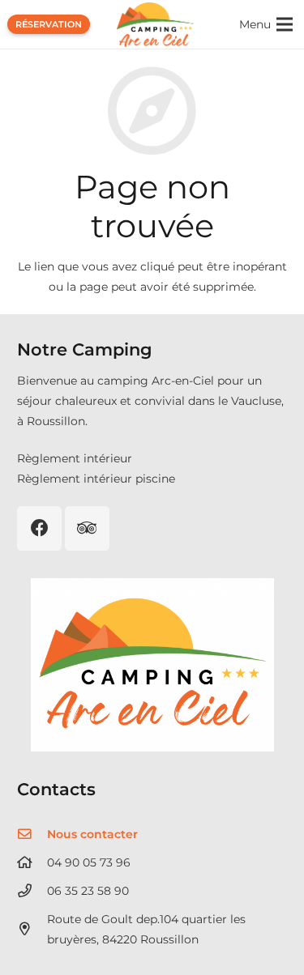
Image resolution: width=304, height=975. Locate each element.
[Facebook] (39, 528)
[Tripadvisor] (87, 528)
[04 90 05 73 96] (32, 863)
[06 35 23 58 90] (32, 891)
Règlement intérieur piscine (96, 478)
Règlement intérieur (74, 458)
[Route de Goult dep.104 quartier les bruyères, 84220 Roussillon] (32, 929)
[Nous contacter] (32, 834)
